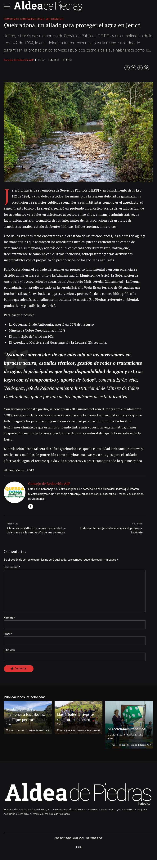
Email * (8, 634)
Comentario (12, 567)
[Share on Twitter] (133, 67)
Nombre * (10, 617)
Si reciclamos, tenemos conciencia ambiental (126, 731)
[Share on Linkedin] (140, 67)
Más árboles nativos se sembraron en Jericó (75, 717)
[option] (78, 132)
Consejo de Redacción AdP (19, 60)
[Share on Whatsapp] (146, 67)
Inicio (79, 846)
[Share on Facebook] (127, 67)
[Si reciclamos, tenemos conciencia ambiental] (128, 725)
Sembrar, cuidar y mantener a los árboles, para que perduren (25, 714)
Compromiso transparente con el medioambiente (34, 19)
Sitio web (9, 650)
